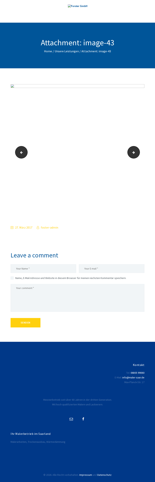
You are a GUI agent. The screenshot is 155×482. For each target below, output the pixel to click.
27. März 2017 (23, 227)
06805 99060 (137, 372)
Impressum (85, 475)
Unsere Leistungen (67, 51)
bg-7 (20, 152)
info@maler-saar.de (133, 377)
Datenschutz (104, 475)
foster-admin (49, 227)
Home (48, 51)
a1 (138, 152)
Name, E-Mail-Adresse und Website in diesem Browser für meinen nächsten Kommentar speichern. (70, 278)
